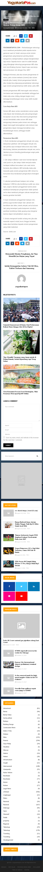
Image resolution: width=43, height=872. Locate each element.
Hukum (5, 756)
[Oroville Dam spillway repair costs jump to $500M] (8, 691)
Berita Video (7, 715)
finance (5, 740)
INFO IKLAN (11, 867)
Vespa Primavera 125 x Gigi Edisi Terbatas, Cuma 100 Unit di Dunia (27, 550)
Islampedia (7, 769)
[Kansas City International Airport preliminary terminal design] (8, 664)
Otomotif (6, 814)
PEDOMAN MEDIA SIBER (24, 867)
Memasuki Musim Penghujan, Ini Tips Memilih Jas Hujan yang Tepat (21, 255)
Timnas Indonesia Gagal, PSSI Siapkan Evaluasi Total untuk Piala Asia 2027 (26, 537)
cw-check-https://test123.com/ (26, 511)
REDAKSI (3, 867)
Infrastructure (7, 760)
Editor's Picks (7, 731)
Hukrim (5, 753)
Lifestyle (6, 19)
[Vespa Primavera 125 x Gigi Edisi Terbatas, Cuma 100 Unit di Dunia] (8, 550)
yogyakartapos (9, 28)
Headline (6, 747)
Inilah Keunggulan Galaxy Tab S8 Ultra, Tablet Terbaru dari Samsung (21, 267)
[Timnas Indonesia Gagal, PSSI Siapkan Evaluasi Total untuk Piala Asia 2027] (8, 537)
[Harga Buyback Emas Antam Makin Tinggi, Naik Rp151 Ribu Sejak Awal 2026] (8, 524)
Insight (5, 763)
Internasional (7, 766)
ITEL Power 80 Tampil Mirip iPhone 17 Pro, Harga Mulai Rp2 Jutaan (27, 563)
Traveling (6, 834)
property (6, 821)
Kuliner (5, 785)
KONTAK (26, 870)
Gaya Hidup (7, 744)
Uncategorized (8, 840)
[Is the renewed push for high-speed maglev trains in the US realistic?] (8, 677)
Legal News (7, 789)
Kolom (5, 782)
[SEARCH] (37, 456)
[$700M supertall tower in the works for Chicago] (8, 653)
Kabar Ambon (7, 772)
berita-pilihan (7, 718)
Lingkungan (7, 795)
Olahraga (6, 808)
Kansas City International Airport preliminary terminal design (25, 664)
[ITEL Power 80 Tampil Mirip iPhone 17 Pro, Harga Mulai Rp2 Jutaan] (8, 564)
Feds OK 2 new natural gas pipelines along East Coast (21, 641)
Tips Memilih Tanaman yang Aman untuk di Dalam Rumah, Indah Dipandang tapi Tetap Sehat (19, 359)
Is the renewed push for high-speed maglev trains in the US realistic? (26, 677)
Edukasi (5, 734)
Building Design (8, 724)
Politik (5, 817)
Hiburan (5, 750)
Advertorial (7, 708)
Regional (6, 824)
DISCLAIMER (36, 867)
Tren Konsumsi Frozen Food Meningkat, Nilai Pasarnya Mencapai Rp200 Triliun (20, 393)
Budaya (5, 721)
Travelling (6, 837)
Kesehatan (6, 776)
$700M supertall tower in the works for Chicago (26, 652)
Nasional (6, 801)
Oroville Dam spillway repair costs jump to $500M (25, 689)
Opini (5, 811)
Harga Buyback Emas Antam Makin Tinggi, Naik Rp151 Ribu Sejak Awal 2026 (26, 524)
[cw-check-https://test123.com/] (8, 513)
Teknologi (6, 827)
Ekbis (5, 737)
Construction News (9, 728)
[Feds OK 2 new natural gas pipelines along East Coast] (21, 626)
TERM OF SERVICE (17, 870)
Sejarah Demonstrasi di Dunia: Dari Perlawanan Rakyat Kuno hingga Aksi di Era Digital (21, 326)
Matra (5, 798)
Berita (5, 711)
